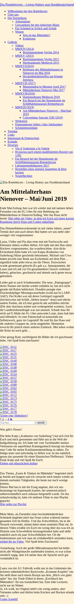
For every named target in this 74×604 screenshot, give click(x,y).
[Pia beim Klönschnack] (8, 401)
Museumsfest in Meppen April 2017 (44, 86)
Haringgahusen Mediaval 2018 (41, 97)
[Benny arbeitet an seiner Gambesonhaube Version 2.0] (8, 360)
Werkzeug (21, 121)
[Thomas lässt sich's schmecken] (8, 408)
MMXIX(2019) (24, 107)
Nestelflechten (23, 176)
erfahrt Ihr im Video (12, 541)
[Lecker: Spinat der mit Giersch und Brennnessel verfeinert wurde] (8, 384)
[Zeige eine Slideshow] (14, 415)
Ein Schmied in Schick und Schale (36, 28)
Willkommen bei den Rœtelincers (27, 11)
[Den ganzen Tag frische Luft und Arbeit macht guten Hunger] (8, 395)
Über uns (13, 14)
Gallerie (12, 42)
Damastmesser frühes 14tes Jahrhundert (38, 124)
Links (11, 134)
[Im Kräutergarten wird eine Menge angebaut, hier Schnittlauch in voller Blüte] (8, 353)
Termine (12, 131)
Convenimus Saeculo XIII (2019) (43, 117)
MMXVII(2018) (25, 93)
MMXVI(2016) (24, 66)
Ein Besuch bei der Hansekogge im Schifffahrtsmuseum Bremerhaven (44, 102)
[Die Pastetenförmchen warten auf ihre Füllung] (8, 381)
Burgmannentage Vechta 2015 (41, 59)
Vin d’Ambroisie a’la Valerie (32, 148)
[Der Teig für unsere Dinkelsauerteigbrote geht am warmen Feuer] (8, 367)
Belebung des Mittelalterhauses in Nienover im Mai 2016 (43, 71)
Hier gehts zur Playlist (13, 504)
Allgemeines (22, 21)
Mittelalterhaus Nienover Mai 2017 (44, 90)
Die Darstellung (17, 18)
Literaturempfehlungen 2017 (32, 165)
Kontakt (12, 141)
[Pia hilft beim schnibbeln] (8, 377)
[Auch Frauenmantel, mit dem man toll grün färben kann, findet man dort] (8, 357)
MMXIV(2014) (24, 49)
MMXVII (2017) (25, 83)
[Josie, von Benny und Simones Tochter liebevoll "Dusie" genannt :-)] (8, 388)
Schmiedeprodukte (26, 127)
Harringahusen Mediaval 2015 (41, 62)
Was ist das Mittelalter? (36, 35)
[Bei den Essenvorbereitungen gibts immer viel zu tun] (8, 391)
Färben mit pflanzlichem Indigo (19, 463)
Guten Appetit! (9, 599)
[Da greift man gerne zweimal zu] (8, 398)
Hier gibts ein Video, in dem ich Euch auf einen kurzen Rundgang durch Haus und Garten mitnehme (37, 220)
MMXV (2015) (24, 55)
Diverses (13, 145)
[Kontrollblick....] (8, 374)
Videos (19, 45)
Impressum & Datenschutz (23, 138)
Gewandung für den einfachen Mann (37, 25)
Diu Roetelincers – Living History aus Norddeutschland (37, 4)
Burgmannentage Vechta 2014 (41, 52)
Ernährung (29, 38)
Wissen (19, 31)
